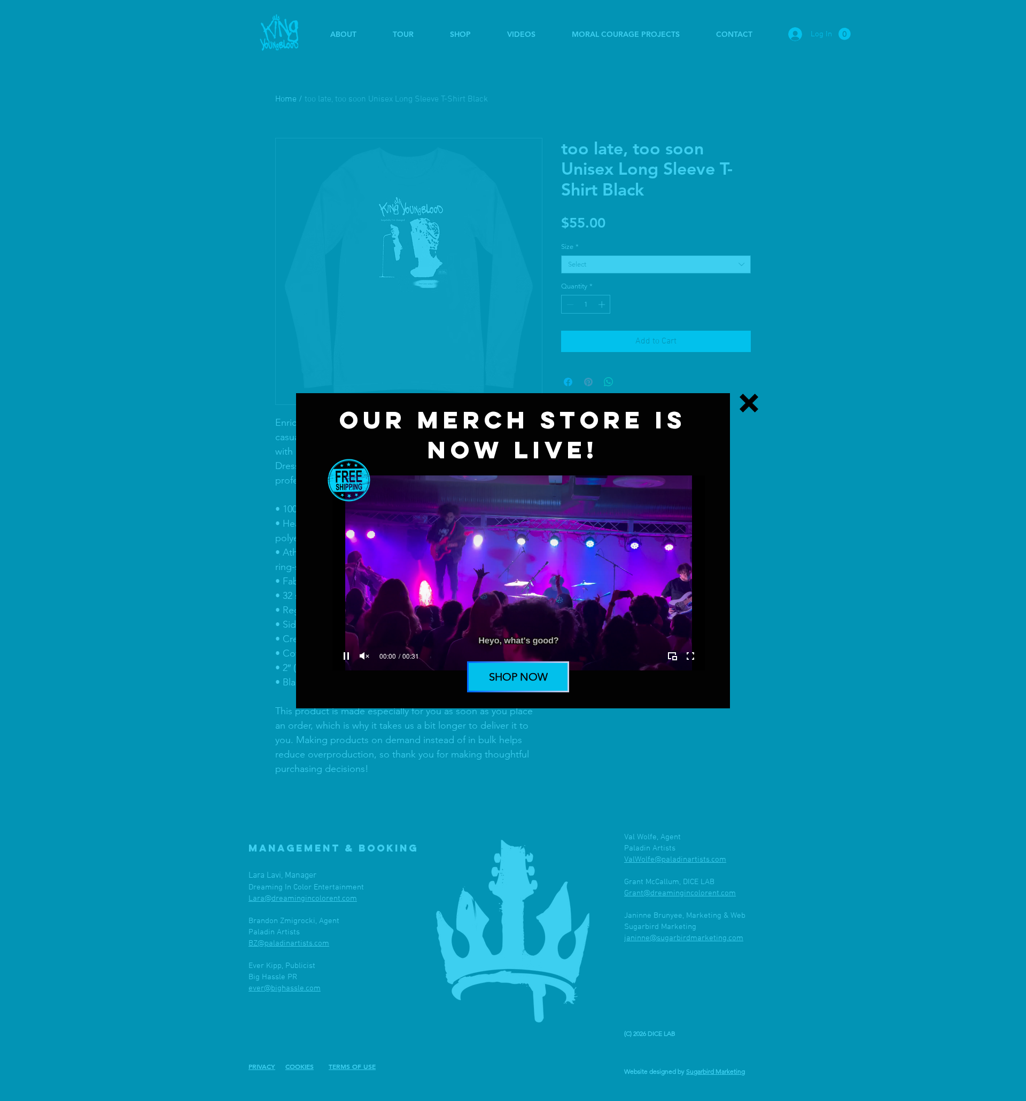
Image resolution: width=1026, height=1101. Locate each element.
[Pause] (346, 656)
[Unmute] (364, 656)
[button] (749, 403)
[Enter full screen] (690, 656)
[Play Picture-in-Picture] (672, 656)
